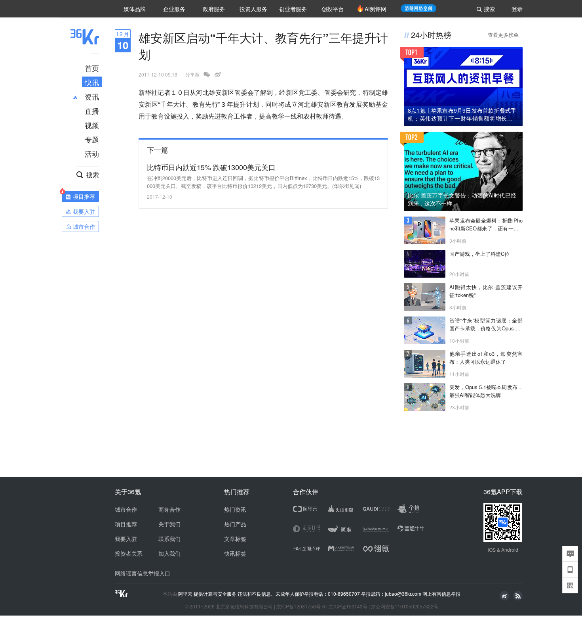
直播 (92, 111)
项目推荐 (126, 524)
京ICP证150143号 (348, 606)
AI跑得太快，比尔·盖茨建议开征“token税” (486, 291)
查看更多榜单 (503, 34)
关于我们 (169, 524)
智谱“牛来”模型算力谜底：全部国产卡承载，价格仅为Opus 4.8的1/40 (486, 324)
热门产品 (235, 524)
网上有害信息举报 (441, 593)
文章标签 (235, 539)
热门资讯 (235, 509)
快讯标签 (235, 553)
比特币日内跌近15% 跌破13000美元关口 (211, 167)
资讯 (92, 96)
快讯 (92, 82)
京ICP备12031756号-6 (300, 606)
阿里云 (186, 593)
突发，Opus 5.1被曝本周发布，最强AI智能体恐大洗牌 (486, 391)
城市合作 (126, 509)
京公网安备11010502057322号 (404, 606)
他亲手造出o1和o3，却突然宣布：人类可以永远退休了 (486, 357)
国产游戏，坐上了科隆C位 (479, 253)
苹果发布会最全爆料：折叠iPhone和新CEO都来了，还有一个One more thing (486, 224)
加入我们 (169, 553)
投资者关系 (129, 553)
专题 (92, 139)
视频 (92, 125)
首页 (92, 68)
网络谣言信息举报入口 (142, 573)
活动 (92, 153)
